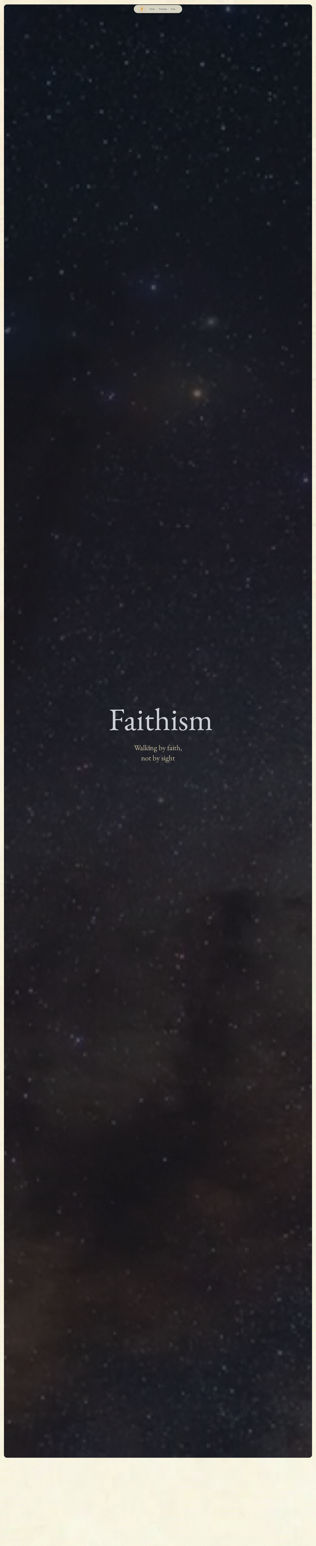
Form (173, 9)
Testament (163, 9)
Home (152, 9)
